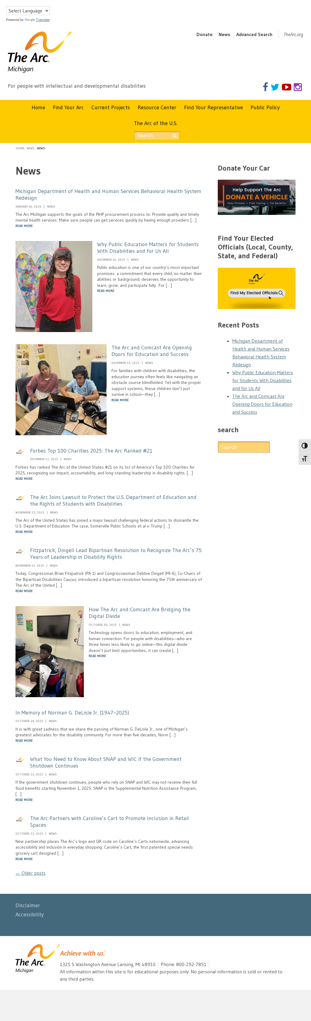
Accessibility (29, 914)
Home (38, 107)
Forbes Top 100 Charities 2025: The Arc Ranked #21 (91, 450)
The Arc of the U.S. (155, 123)
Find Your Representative (213, 107)
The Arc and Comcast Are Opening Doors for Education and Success (151, 351)
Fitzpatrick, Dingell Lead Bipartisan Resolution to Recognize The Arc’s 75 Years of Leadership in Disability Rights (116, 554)
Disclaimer (27, 905)
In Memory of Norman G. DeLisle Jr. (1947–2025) (72, 712)
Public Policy (265, 107)
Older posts (30, 873)
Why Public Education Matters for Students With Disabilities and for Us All (148, 248)
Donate (205, 34)
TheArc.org (293, 34)
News (224, 34)
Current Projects (110, 107)
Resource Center (157, 107)
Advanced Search (254, 34)
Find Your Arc (68, 107)
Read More (24, 226)
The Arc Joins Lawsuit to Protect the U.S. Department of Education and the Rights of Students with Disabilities (113, 500)
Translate (43, 20)
